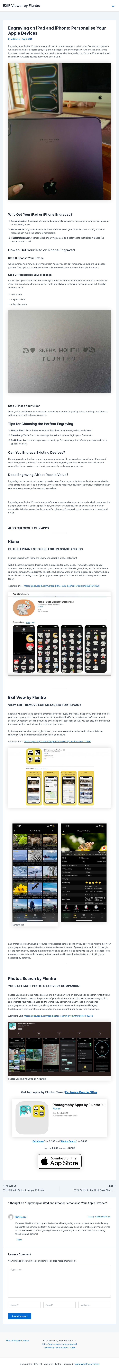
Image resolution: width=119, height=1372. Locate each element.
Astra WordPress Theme (87, 1364)
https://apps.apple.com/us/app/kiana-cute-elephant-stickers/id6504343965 (62, 586)
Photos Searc (68, 1141)
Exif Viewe (38, 1141)
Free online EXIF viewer (17, 1340)
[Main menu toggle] (113, 6)
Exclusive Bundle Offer (81, 1092)
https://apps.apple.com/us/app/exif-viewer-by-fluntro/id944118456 (57, 741)
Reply (19, 1239)
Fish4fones (20, 1217)
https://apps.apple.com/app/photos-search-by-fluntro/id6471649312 (58, 1016)
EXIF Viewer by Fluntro (21, 5)
